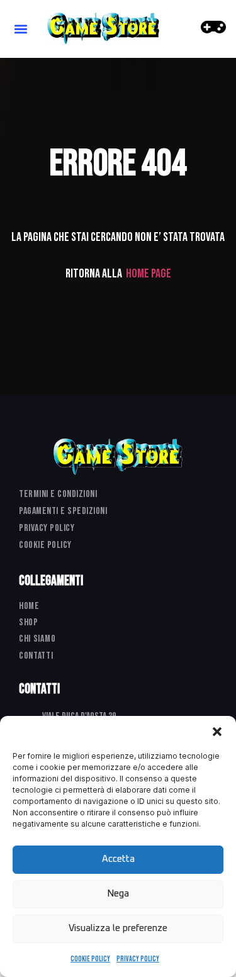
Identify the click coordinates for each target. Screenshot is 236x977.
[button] (217, 731)
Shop (28, 622)
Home (29, 606)
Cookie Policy (90, 959)
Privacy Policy (137, 959)
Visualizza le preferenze (118, 928)
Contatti (36, 656)
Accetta (118, 859)
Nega (118, 893)
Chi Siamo (37, 639)
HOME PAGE (148, 273)
